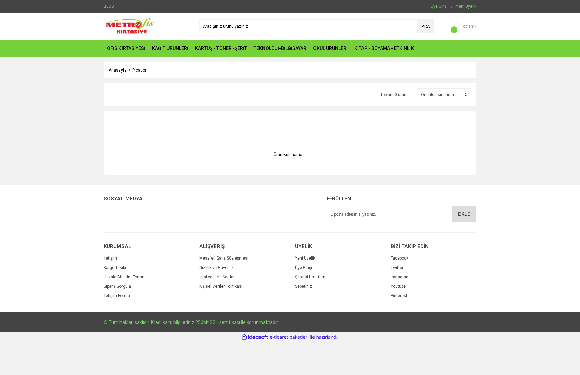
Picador (139, 70)
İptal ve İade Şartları (217, 277)
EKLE (464, 214)
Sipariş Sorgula (117, 286)
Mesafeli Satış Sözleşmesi (223, 258)
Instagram (400, 277)
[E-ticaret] (289, 337)
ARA (426, 26)
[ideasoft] (254, 337)
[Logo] (130, 26)
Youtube (398, 286)
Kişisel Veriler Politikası (220, 286)
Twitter (397, 267)
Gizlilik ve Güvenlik (216, 267)
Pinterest (399, 295)
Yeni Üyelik (305, 258)
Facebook (399, 258)
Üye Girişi (303, 267)
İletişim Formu (117, 295)
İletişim (110, 258)
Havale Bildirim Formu (124, 277)
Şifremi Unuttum (310, 277)
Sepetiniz (303, 286)
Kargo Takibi (115, 267)
